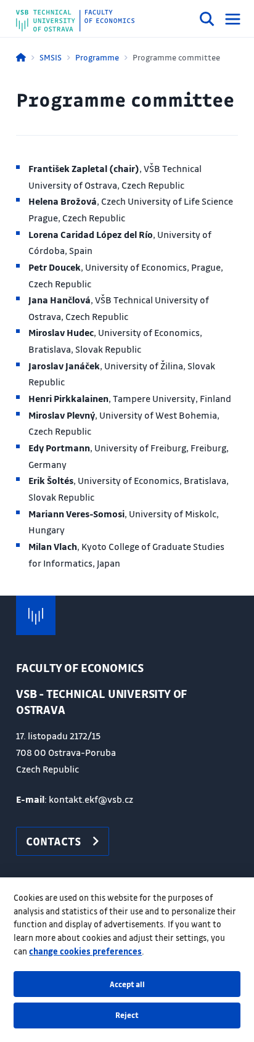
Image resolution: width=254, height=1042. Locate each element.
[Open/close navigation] (233, 19)
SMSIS (50, 57)
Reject (127, 1015)
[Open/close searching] (207, 21)
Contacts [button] (53, 841)
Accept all (127, 984)
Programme (97, 57)
